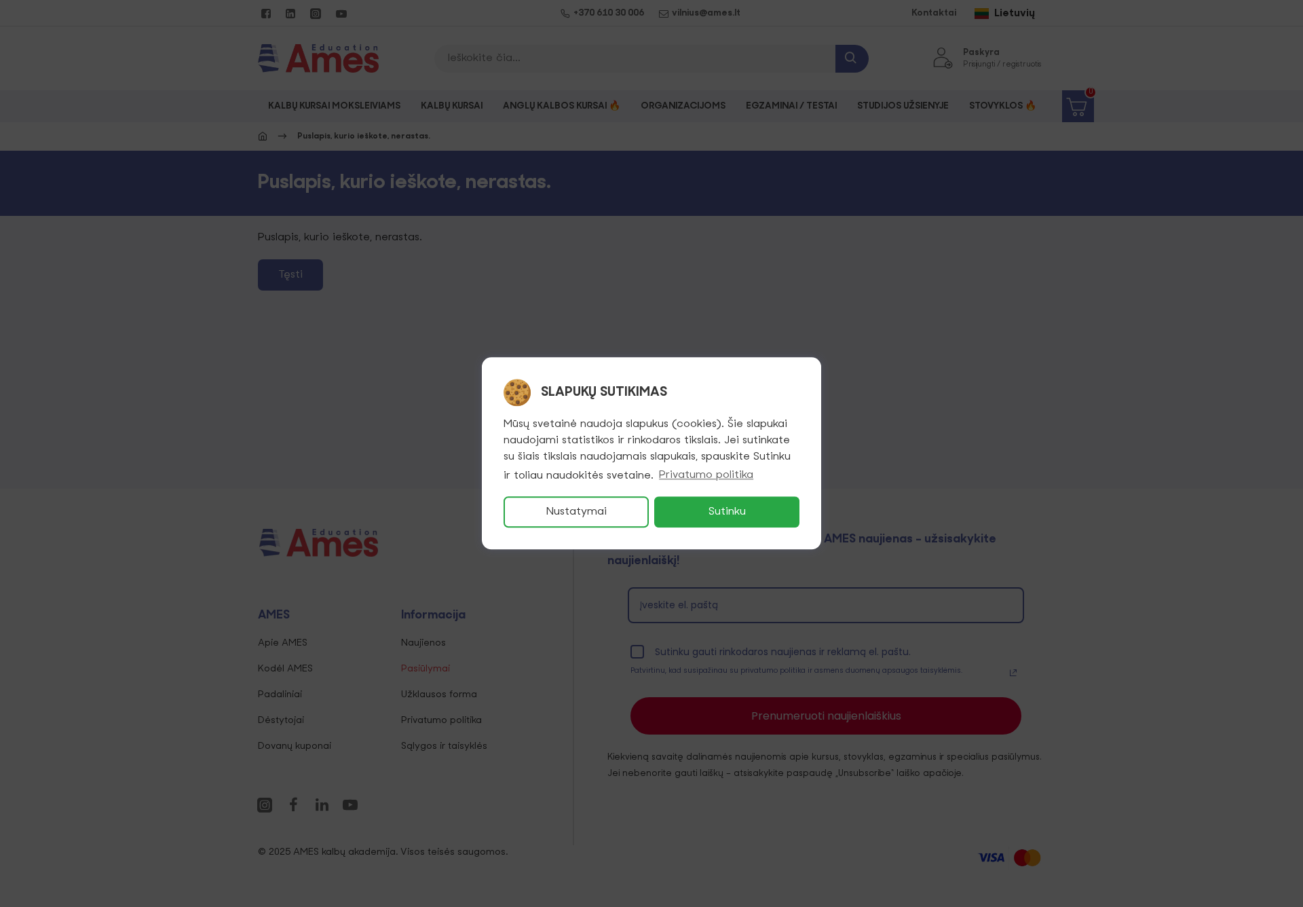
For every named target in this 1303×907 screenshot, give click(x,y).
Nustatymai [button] (576, 512)
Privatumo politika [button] (706, 475)
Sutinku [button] (727, 512)
